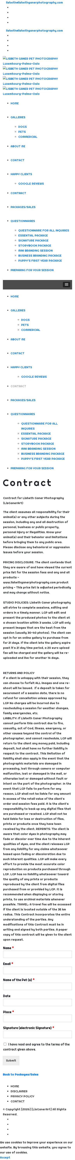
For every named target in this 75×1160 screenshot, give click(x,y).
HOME (15, 103)
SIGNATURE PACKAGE (33, 240)
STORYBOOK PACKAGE (34, 245)
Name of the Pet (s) (19, 980)
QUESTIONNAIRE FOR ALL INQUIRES (43, 230)
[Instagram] (12, 12)
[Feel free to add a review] (12, 22)
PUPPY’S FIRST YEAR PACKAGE (40, 260)
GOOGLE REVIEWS (31, 183)
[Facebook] (12, 7)
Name (8, 948)
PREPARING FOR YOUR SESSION (32, 270)
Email (8, 964)
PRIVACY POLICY (22, 1096)
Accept (5, 1157)
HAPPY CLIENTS (21, 174)
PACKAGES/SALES (23, 207)
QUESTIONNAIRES (23, 221)
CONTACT (17, 160)
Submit (11, 1060)
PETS (22, 132)
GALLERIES (18, 117)
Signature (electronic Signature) (28, 1028)
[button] (66, 284)
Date (6, 996)
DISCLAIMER (19, 1091)
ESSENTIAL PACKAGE (33, 235)
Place (8, 1012)
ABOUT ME (18, 146)
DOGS (22, 126)
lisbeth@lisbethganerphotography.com (34, 2)
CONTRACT (18, 193)
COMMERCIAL (27, 137)
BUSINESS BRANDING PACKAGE (40, 255)
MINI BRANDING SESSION (35, 250)
